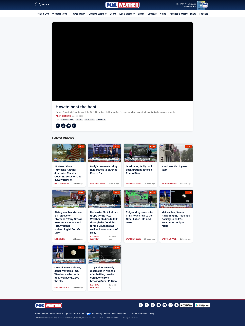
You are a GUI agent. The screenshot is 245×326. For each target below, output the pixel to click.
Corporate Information (138, 313)
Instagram (153, 305)
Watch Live (43, 14)
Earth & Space (169, 239)
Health (79, 120)
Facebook (58, 125)
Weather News (59, 14)
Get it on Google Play (202, 305)
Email (68, 125)
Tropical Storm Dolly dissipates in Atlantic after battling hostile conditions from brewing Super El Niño (103, 274)
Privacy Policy (56, 313)
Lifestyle (152, 14)
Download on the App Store (186, 305)
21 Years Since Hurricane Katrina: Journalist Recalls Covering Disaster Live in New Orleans (67, 173)
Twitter (63, 125)
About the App (41, 313)
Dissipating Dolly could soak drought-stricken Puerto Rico (139, 170)
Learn (113, 14)
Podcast (203, 14)
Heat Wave (89, 120)
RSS (176, 305)
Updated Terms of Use (74, 313)
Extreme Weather (98, 14)
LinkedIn (164, 305)
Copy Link (74, 125)
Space (141, 14)
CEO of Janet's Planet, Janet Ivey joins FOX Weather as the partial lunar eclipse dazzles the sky (67, 274)
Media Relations (119, 313)
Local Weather (126, 14)
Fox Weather (122, 5)
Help (152, 313)
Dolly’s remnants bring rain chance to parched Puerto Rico (103, 170)
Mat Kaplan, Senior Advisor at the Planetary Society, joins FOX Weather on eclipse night (176, 219)
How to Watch (78, 14)
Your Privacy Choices (100, 313)
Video (163, 14)
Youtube (159, 305)
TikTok (170, 305)
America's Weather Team (183, 14)
